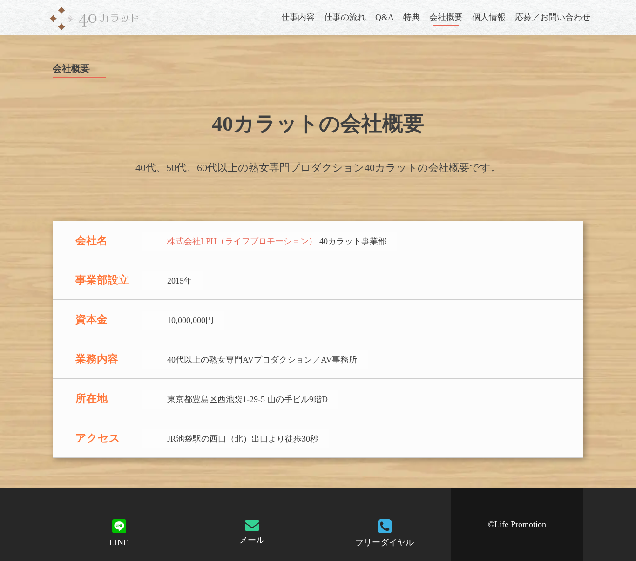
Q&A (384, 17)
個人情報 (489, 17)
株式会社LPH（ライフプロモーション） (242, 241)
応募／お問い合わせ (552, 17)
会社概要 (446, 17)
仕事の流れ (345, 17)
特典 (411, 17)
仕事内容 (298, 17)
